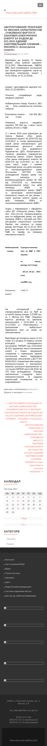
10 (18, 501)
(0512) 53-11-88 (23, 717)
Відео (8, 569)
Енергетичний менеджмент (18, 587)
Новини (10, 544)
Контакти (9, 560)
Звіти (7, 582)
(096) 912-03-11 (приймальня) (24, 720)
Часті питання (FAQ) (14, 564)
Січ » (23, 525)
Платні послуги (12, 573)
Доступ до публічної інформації (20, 596)
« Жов (24, 518)
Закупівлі (33, 389)
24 (18, 509)
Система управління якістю (18, 591)
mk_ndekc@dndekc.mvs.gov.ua (24, 710)
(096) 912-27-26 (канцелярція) (23, 722)
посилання (27, 392)
